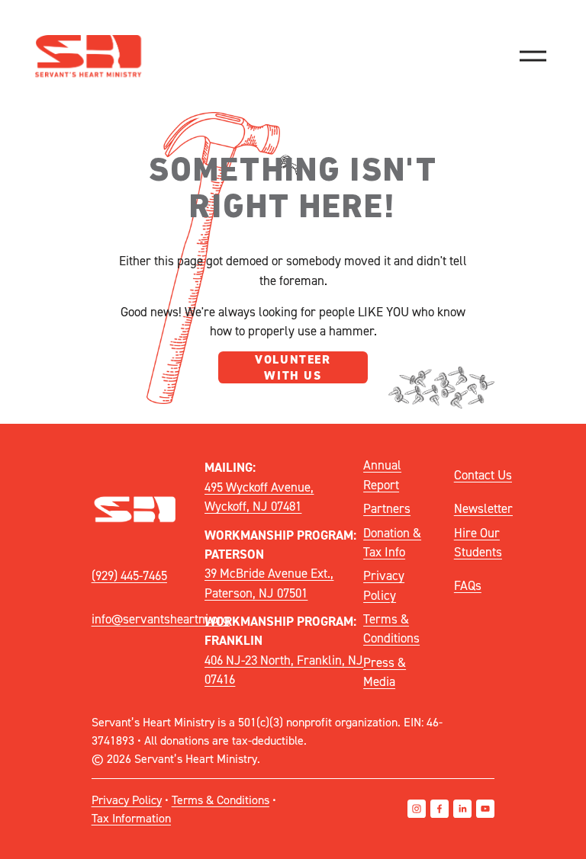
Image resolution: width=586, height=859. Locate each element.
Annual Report (382, 474)
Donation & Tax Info (392, 542)
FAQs (467, 585)
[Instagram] (416, 809)
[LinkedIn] (462, 809)
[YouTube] (485, 809)
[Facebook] (439, 809)
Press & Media (384, 672)
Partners (387, 508)
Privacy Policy (383, 585)
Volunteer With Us (292, 367)
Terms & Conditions (391, 628)
